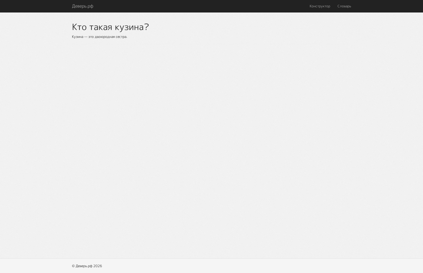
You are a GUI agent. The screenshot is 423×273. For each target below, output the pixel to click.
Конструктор (320, 6)
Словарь (344, 6)
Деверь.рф (82, 6)
